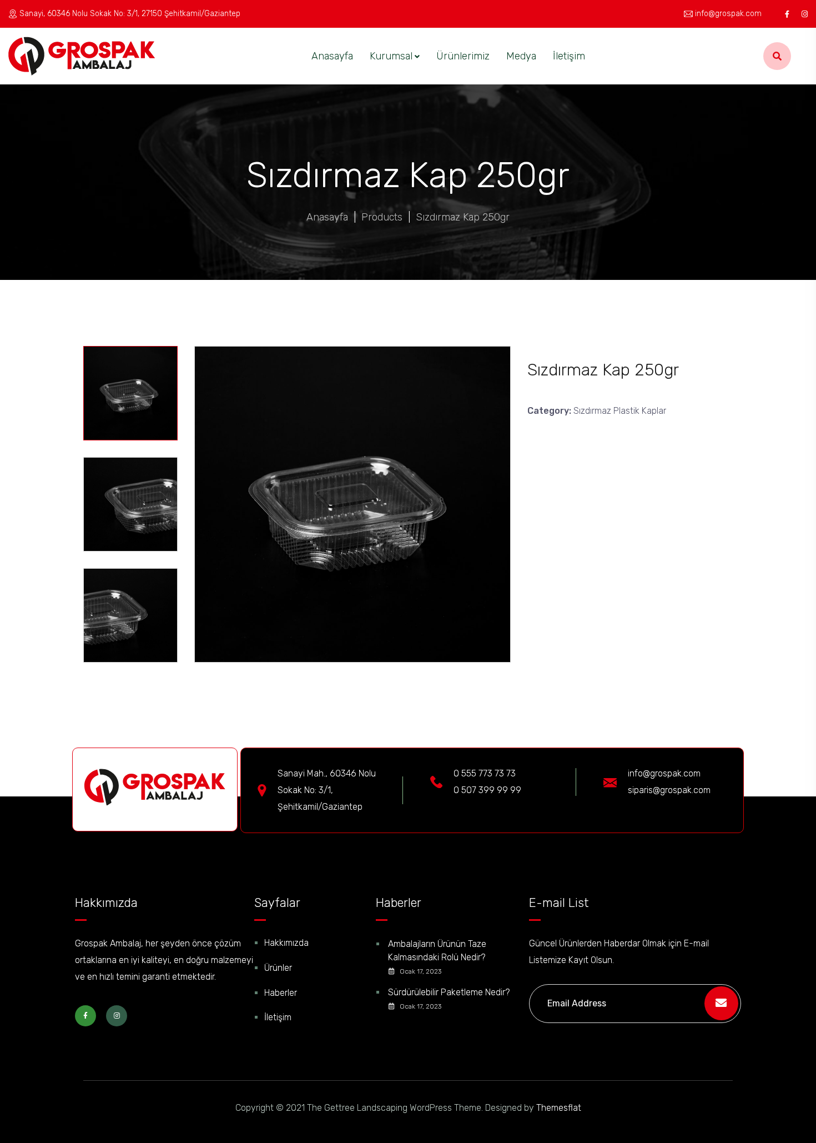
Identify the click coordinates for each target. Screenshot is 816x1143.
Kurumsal (391, 56)
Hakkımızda (286, 943)
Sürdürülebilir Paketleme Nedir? (449, 992)
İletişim (569, 56)
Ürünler (278, 967)
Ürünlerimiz (463, 56)
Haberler (280, 992)
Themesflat (558, 1107)
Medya (521, 56)
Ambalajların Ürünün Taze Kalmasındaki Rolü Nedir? (437, 950)
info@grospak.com (728, 13)
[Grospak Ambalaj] (81, 56)
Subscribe (721, 1003)
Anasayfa (332, 56)
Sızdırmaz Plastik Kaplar (619, 410)
